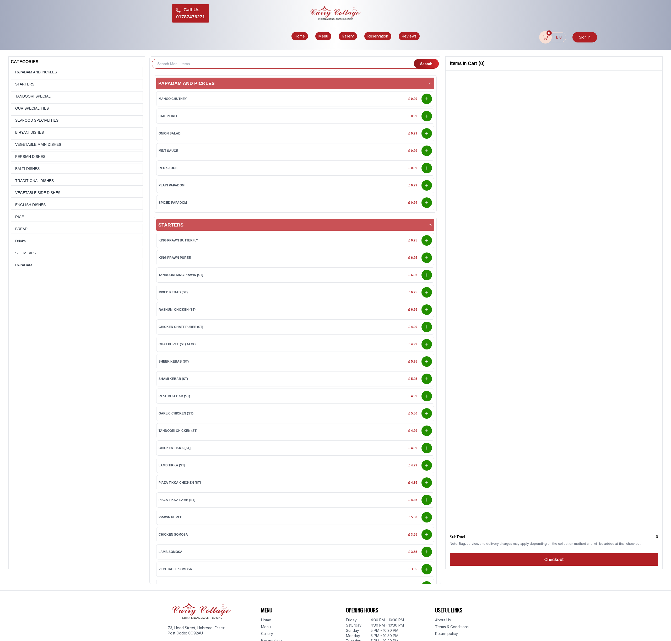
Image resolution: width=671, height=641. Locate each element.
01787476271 (190, 16)
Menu (266, 626)
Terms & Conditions (452, 626)
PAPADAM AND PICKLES (36, 72)
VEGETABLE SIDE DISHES (37, 193)
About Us (443, 620)
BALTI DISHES (27, 168)
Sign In (585, 37)
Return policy (446, 633)
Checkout (554, 559)
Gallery (267, 633)
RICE (19, 217)
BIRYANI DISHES (29, 132)
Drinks (20, 241)
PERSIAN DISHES (30, 156)
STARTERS (24, 84)
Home (266, 620)
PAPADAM (23, 265)
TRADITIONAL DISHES (34, 181)
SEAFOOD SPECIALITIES (36, 120)
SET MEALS (25, 253)
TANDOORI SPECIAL (33, 96)
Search (426, 64)
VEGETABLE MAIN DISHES (38, 144)
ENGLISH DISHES (30, 205)
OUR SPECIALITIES (32, 108)
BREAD (21, 229)
